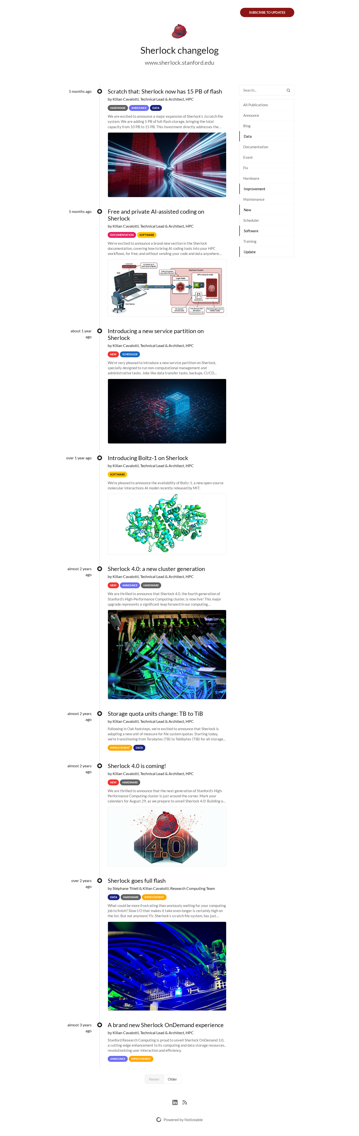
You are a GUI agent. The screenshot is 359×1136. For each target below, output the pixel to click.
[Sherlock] (179, 32)
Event (248, 157)
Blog (247, 126)
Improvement (254, 189)
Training (249, 241)
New (247, 210)
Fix (245, 168)
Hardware (251, 178)
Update (250, 252)
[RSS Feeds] (184, 1101)
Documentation (255, 147)
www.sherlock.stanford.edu (179, 62)
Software (251, 231)
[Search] (288, 90)
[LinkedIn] (177, 1101)
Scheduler (251, 220)
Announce (251, 115)
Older (172, 1079)
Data (248, 136)
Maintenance (253, 199)
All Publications (255, 105)
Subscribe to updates (267, 12)
